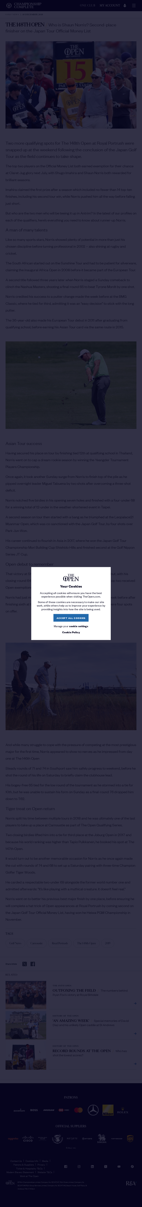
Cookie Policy (71, 632)
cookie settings (78, 626)
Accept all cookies (71, 617)
